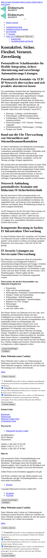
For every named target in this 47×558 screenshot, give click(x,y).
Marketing (8, 395)
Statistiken (8, 388)
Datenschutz (6, 417)
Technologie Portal (8, 421)
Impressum (5, 414)
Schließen (5, 351)
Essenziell (8, 381)
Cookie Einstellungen (9, 349)
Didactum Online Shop (10, 419)
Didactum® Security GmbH (17, 431)
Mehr (3, 372)
